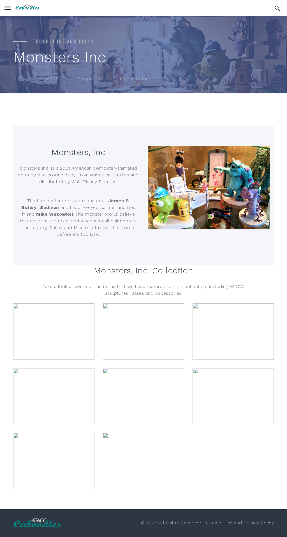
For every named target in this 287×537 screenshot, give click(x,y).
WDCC (52, 78)
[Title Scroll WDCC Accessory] (53, 461)
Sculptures (89, 78)
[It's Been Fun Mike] (233, 331)
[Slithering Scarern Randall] (53, 396)
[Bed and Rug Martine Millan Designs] (143, 461)
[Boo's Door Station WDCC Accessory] (233, 396)
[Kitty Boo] (53, 331)
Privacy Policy (259, 523)
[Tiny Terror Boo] (143, 331)
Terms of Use (218, 523)
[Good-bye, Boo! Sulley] (143, 396)
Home (20, 78)
